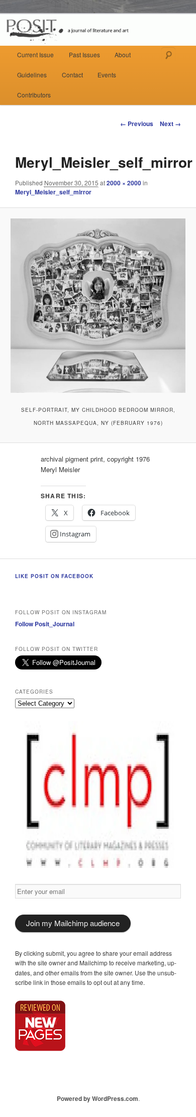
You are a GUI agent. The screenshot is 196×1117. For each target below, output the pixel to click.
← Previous (136, 123)
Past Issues (84, 54)
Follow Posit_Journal (44, 623)
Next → (170, 123)
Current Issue (35, 54)
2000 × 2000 (124, 182)
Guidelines (32, 74)
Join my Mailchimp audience (73, 923)
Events (106, 74)
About (123, 54)
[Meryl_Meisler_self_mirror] (98, 305)
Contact (72, 74)
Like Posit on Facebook (54, 576)
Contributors (34, 94)
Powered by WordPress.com (97, 1098)
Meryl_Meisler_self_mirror (53, 191)
